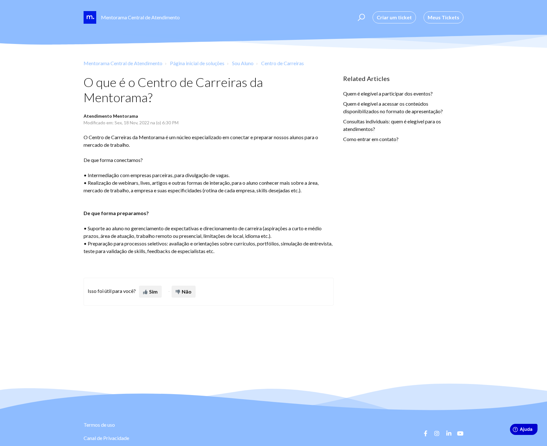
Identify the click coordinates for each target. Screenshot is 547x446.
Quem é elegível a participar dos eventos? (388, 93)
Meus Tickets (443, 17)
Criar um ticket (394, 17)
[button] (360, 17)
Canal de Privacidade (106, 438)
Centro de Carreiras (282, 63)
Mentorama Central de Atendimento (123, 63)
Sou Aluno (243, 63)
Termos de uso (99, 425)
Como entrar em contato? (371, 139)
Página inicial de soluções (197, 63)
